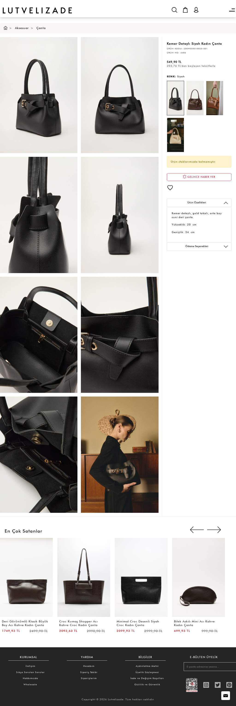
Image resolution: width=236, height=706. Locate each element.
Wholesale (30, 684)
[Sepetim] (185, 10)
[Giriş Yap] (196, 10)
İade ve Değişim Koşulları (147, 678)
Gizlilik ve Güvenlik (147, 684)
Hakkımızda (30, 678)
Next (214, 529)
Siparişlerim (89, 678)
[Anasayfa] (5, 28)
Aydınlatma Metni (147, 666)
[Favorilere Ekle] (170, 188)
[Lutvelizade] (36, 7)
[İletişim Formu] (225, 695)
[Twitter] (217, 684)
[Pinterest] (229, 684)
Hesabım (88, 666)
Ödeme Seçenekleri (196, 246)
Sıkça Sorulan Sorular (30, 672)
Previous (197, 529)
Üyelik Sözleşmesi (147, 672)
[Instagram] (206, 684)
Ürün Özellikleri (196, 202)
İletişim (30, 666)
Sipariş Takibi (88, 672)
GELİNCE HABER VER (200, 176)
